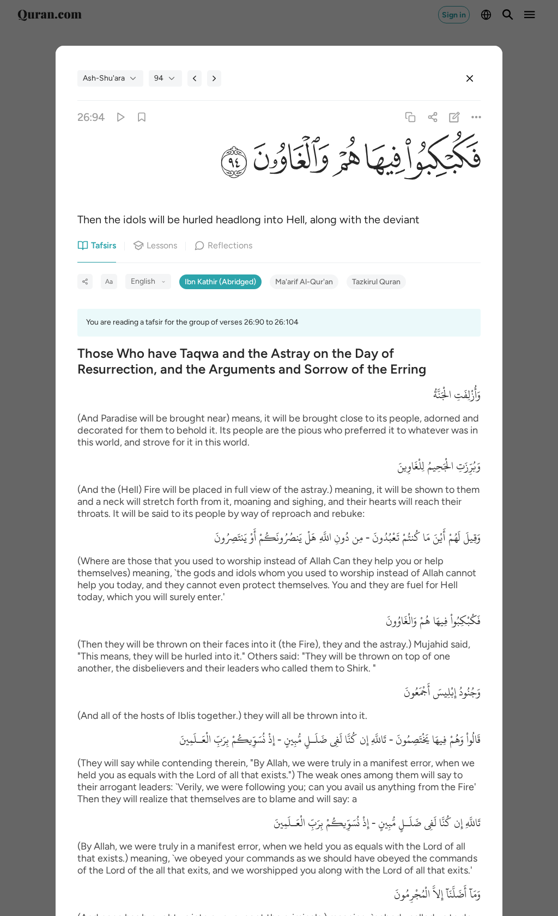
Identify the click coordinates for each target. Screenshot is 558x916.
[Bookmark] (141, 117)
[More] (476, 117)
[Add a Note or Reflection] (454, 117)
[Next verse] (214, 78)
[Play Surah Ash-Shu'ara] (119, 117)
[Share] (432, 117)
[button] (443, 162)
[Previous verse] (194, 78)
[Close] (470, 78)
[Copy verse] (410, 117)
